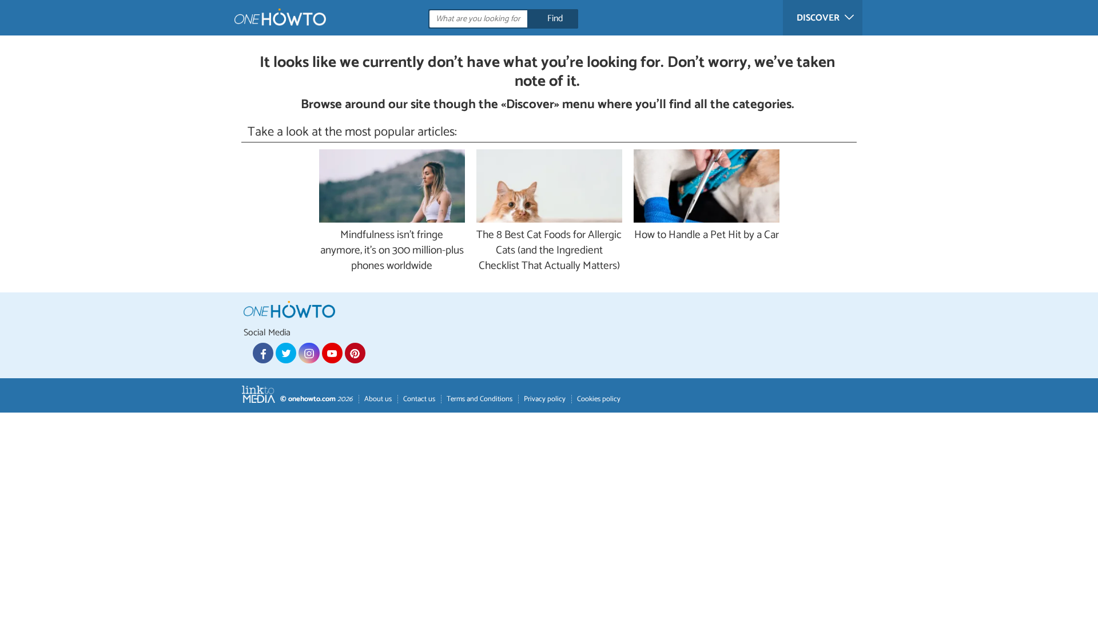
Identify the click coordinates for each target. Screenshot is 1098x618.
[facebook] (263, 353)
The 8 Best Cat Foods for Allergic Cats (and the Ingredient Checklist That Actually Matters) (549, 251)
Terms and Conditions (479, 399)
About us (378, 399)
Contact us (419, 399)
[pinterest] (355, 353)
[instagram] (309, 353)
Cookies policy (598, 399)
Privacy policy (545, 399)
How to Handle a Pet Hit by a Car (706, 235)
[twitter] (286, 353)
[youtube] (332, 353)
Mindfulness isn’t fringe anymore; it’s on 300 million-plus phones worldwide (392, 251)
